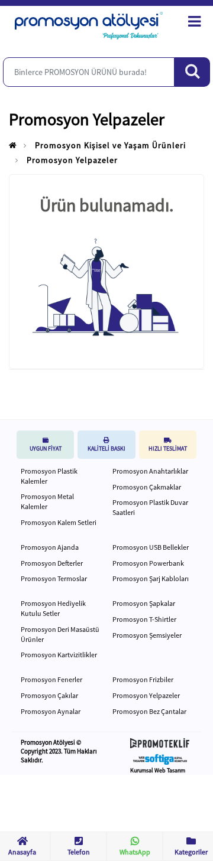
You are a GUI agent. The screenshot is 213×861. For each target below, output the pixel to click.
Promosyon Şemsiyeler (147, 635)
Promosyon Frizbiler (142, 679)
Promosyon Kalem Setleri (58, 522)
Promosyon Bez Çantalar (149, 711)
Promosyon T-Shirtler (144, 619)
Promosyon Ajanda (50, 547)
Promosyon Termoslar (54, 578)
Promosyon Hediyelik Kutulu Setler (53, 608)
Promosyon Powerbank (148, 563)
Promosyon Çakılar (49, 695)
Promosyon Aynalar (50, 711)
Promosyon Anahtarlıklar (150, 471)
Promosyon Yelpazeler (72, 160)
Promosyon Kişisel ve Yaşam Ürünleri (110, 145)
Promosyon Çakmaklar (146, 486)
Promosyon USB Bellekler (150, 547)
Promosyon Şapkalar (143, 603)
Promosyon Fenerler (51, 679)
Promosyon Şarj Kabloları (150, 578)
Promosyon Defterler (52, 563)
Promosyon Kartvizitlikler (59, 654)
